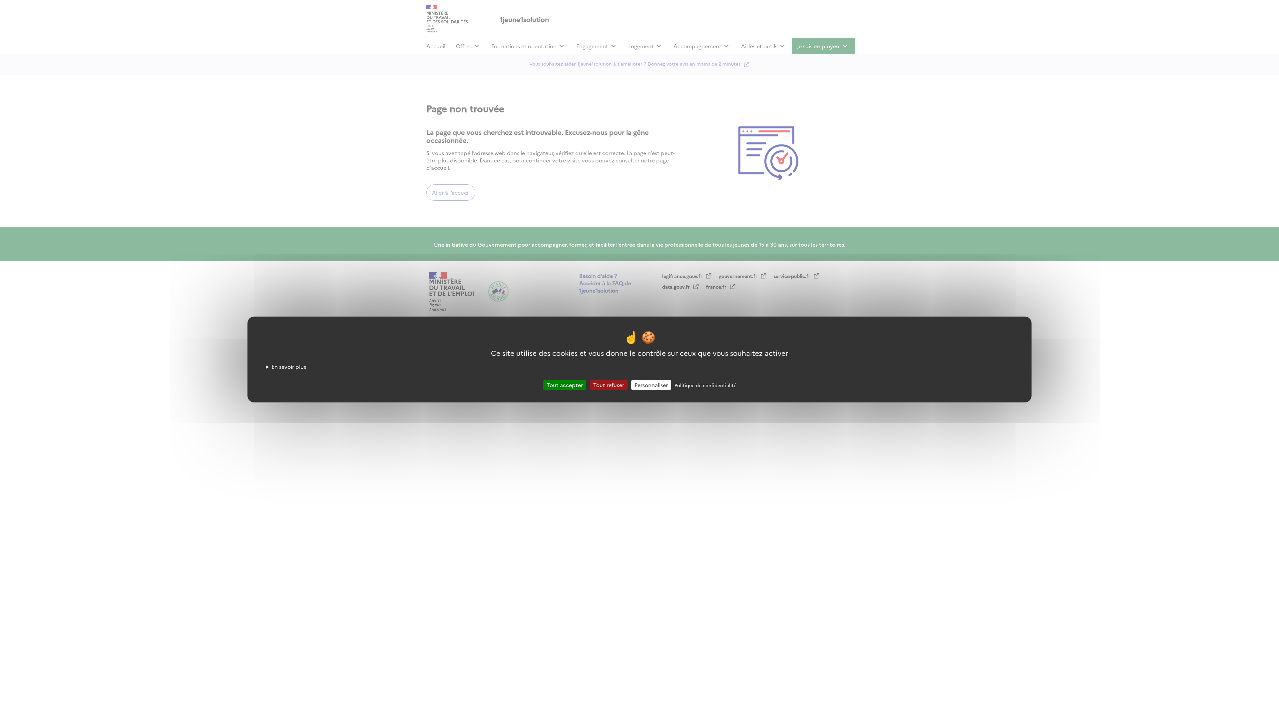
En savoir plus (288, 366)
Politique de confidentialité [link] (705, 385)
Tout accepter (565, 384)
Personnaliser (651, 384)
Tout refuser (608, 384)
